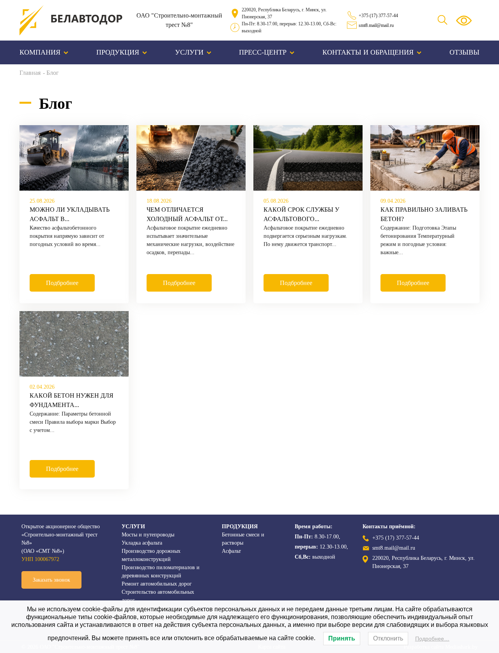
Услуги (189, 52)
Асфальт (231, 551)
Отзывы (464, 52)
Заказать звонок (51, 580)
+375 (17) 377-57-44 (378, 15)
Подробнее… (432, 638)
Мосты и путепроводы (148, 535)
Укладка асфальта (142, 543)
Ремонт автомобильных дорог (157, 584)
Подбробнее (62, 283)
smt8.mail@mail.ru (376, 25)
